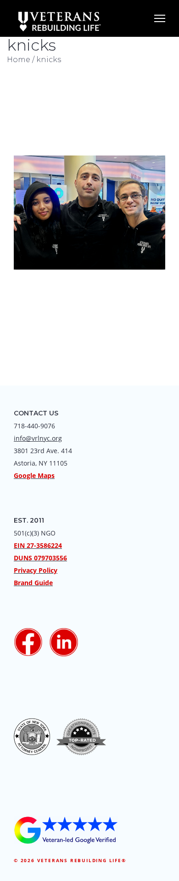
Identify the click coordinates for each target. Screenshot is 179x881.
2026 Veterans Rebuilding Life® (73, 860)
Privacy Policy (35, 570)
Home (18, 59)
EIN (19, 545)
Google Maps (34, 475)
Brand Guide (33, 582)
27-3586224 (44, 545)
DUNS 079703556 (40, 557)
